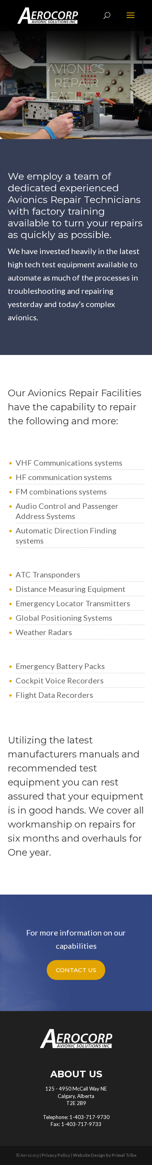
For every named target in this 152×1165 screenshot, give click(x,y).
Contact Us (76, 970)
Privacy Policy (56, 1155)
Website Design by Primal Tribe (104, 1155)
